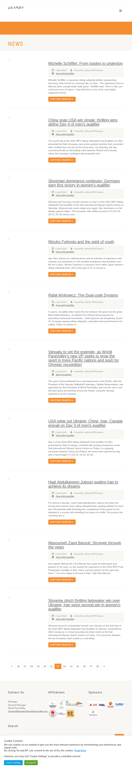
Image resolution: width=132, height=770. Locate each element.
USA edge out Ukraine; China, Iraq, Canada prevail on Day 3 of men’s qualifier (85, 423)
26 (18, 666)
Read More (80, 750)
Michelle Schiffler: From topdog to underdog (85, 63)
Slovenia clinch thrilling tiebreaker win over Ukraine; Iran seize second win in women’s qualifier (84, 604)
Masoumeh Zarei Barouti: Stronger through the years (84, 545)
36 (84, 666)
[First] (11, 666)
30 (44, 666)
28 (31, 666)
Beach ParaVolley (64, 374)
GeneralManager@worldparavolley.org (27, 711)
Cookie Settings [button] (13, 762)
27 (25, 666)
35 (77, 666)
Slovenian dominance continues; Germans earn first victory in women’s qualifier (84, 183)
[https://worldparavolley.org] (20, 7)
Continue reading (60, 99)
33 (64, 666)
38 (97, 666)
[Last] (104, 666)
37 (91, 666)
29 (38, 666)
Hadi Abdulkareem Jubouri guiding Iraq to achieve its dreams (83, 484)
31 (51, 666)
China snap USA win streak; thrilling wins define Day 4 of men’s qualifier (83, 122)
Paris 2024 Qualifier (65, 73)
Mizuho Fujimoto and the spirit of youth (81, 241)
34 (71, 666)
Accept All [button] (31, 762)
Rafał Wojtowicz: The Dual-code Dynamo (83, 295)
